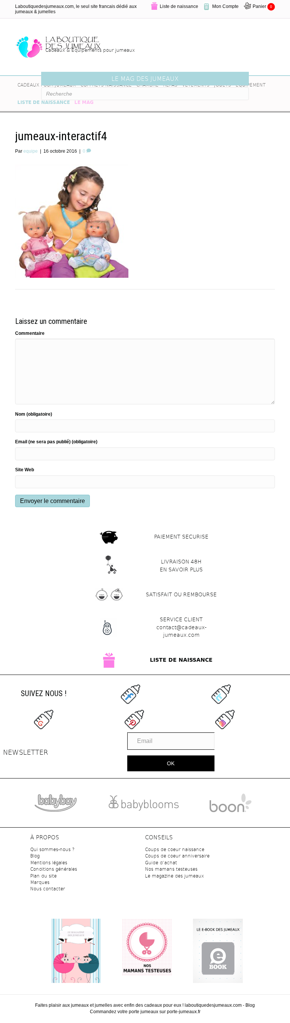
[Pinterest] (134, 719)
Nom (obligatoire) (33, 414)
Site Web (24, 469)
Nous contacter (47, 888)
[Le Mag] (76, 953)
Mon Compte (225, 6)
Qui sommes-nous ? (52, 849)
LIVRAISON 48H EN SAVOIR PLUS (181, 565)
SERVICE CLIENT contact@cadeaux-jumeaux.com (181, 627)
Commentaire (30, 333)
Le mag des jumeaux (145, 78)
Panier (262, 6)
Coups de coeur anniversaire (177, 856)
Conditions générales (53, 869)
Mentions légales (48, 862)
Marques (39, 882)
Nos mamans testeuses (171, 869)
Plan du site (43, 876)
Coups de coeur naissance (174, 849)
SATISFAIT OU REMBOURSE (181, 594)
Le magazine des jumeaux (174, 876)
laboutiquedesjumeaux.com (213, 1005)
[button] (171, 763)
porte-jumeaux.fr (184, 1011)
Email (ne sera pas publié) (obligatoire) (56, 441)
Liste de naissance (179, 6)
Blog (35, 856)
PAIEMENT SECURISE (181, 536)
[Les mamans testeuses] (147, 946)
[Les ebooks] (218, 952)
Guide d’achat (161, 862)
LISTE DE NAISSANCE (181, 660)
